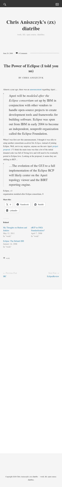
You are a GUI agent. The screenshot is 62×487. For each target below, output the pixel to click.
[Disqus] (31, 334)
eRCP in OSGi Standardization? (38, 229)
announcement (36, 89)
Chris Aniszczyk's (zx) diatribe (31, 25)
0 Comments (23, 53)
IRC (4, 276)
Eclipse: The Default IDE (13, 241)
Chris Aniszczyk (32, 77)
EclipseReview (53, 276)
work (8, 258)
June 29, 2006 (8, 53)
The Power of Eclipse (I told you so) (31, 68)
